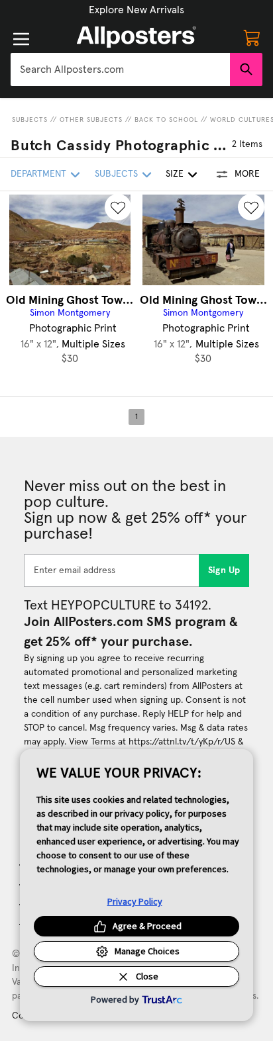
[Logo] (136, 37)
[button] (136, 10)
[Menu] (21, 39)
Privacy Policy (134, 901)
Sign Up (224, 570)
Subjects (30, 119)
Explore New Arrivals (136, 10)
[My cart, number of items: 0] (251, 37)
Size (175, 174)
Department (38, 174)
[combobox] (120, 69)
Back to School (166, 119)
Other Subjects (91, 119)
